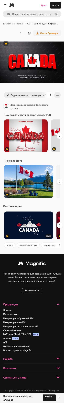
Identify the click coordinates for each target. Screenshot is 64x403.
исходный (22, 44)
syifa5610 (15, 108)
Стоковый (18, 23)
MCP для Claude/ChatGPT (21, 334)
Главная (7, 23)
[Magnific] (32, 264)
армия (10, 245)
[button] (32, 290)
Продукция (10, 304)
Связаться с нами (15, 377)
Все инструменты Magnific (17, 350)
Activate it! (48, 398)
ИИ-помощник (11, 314)
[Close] (59, 398)
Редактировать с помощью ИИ (26, 95)
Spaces (7, 310)
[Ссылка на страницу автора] (6, 106)
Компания (9, 368)
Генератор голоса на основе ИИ (20, 326)
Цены (44, 5)
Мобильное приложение (16, 346)
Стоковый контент (12, 330)
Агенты (10, 338)
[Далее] (50, 95)
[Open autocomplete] (7, 14)
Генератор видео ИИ (14, 322)
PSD (28, 23)
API (5, 342)
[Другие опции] (20, 33)
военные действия (28, 245)
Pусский (32, 290)
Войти (55, 5)
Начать (8, 359)
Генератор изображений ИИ (18, 318)
